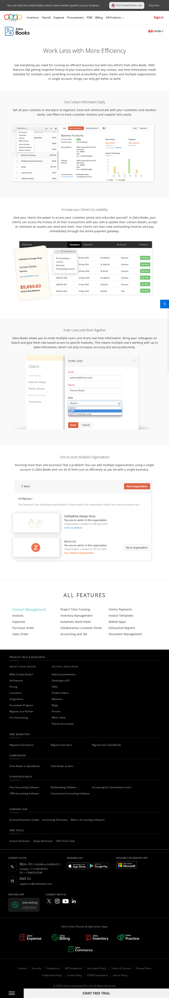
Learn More (29, 907)
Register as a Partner (21, 711)
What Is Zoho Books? (21, 674)
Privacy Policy (143, 968)
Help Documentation (63, 674)
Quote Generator (43, 841)
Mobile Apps (117, 622)
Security (36, 968)
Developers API (60, 680)
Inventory (33, 17)
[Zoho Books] (17, 31)
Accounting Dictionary (55, 820)
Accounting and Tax (73, 634)
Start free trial (96, 993)
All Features (16, 680)
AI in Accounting (18, 717)
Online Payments (120, 609)
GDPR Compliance (97, 975)
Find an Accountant (63, 723)
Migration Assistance (21, 745)
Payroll (46, 17)
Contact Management (29, 609)
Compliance (53, 968)
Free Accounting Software (24, 787)
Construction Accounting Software (70, 793)
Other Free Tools (65, 841)
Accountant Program (21, 705)
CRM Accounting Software (24, 793)
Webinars (57, 699)
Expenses (18, 622)
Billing (99, 17)
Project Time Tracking (75, 609)
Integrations (16, 699)
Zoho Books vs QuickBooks (24, 766)
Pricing (13, 686)
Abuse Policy (120, 975)
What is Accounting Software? (87, 820)
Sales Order (20, 634)
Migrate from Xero (61, 745)
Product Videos (60, 693)
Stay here (154, 5)
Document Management (125, 634)
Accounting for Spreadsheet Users (111, 787)
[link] (99, 18)
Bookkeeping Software (63, 787)
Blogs (55, 705)
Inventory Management (76, 615)
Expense (59, 17)
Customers (15, 693)
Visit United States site (129, 5)
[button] (155, 31)
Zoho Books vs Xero (62, 766)
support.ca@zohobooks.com (36, 883)
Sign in (158, 17)
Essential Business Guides (24, 820)
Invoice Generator (19, 841)
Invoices (17, 615)
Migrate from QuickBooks (106, 745)
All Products (113, 17)
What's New (58, 717)
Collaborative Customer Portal (81, 628)
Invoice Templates (121, 615)
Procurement (75, 17)
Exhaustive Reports (122, 628)
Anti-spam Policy (96, 968)
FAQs (55, 686)
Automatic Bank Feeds (75, 622)
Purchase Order (23, 628)
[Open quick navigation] (164, 304)
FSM (89, 17)
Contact (22, 968)
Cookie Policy (74, 975)
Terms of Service (121, 968)
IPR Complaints (73, 968)
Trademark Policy (52, 975)
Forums (56, 711)
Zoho (13, 17)
